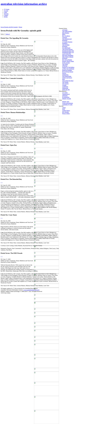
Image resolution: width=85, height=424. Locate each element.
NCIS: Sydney (66, 62)
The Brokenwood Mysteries (67, 39)
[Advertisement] (41, 22)
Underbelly (65, 86)
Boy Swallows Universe (66, 36)
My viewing (65, 112)
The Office (65, 64)
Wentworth (65, 88)
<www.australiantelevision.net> (31, 290)
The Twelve (65, 83)
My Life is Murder (67, 60)
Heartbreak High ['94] (68, 51)
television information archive (24, 3)
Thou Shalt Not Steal (67, 80)
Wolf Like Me (66, 89)
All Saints (64, 30)
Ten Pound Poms (66, 76)
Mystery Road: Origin (68, 61)
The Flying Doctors (67, 49)
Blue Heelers (65, 33)
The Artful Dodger (67, 31)
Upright (64, 85)
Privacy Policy (66, 113)
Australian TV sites (67, 104)
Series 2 (8, 34)
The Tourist (65, 82)
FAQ (63, 109)
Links (5, 12)
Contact (6, 15)
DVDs (5, 17)
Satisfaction (65, 74)
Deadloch (64, 43)
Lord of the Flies (66, 54)
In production (65, 97)
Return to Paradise (67, 70)
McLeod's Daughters (67, 55)
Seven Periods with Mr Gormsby (9, 27)
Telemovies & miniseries (66, 94)
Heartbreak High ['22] (68, 52)
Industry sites (65, 101)
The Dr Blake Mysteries (65, 45)
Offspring (64, 65)
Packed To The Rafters (68, 67)
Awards (6, 11)
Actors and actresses (67, 103)
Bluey (63, 34)
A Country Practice (67, 42)
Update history (66, 110)
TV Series (6, 9)
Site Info (6, 14)
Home (20, 27)
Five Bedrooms (66, 48)
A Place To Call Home (68, 68)
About (64, 107)
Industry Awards (66, 98)
